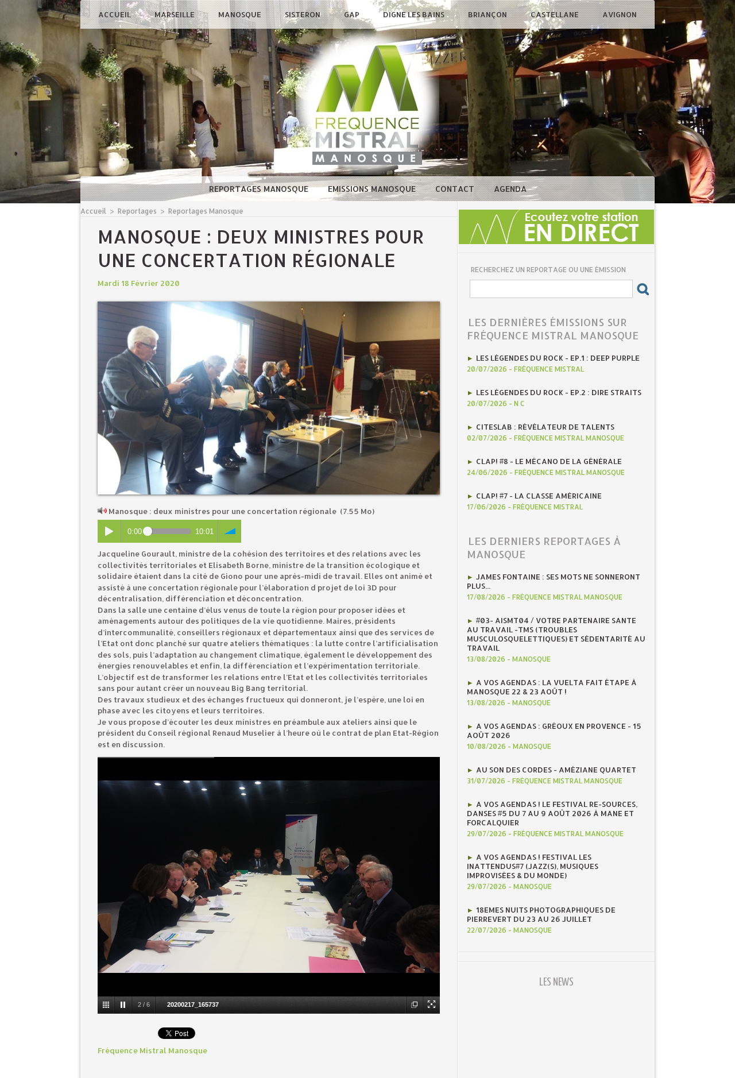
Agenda (510, 189)
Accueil (115, 14)
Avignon (619, 14)
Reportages (137, 211)
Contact (456, 189)
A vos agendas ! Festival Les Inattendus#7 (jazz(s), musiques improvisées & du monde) (532, 866)
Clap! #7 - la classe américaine (539, 495)
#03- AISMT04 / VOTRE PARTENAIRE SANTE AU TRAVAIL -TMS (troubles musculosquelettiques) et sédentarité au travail (556, 634)
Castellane (556, 14)
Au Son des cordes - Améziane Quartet (556, 769)
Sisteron (303, 14)
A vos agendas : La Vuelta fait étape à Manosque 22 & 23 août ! (552, 687)
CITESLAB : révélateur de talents (545, 426)
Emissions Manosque (373, 189)
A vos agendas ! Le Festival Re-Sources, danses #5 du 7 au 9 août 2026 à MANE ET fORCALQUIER (552, 813)
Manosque (240, 14)
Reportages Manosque (260, 189)
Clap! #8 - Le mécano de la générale (549, 461)
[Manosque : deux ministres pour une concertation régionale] (269, 305)
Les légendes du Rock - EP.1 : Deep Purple (558, 357)
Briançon (488, 14)
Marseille (175, 14)
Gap (352, 14)
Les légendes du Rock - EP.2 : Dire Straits (558, 392)
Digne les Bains (414, 14)
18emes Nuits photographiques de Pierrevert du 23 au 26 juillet (541, 914)
